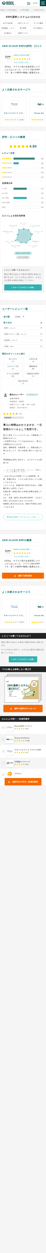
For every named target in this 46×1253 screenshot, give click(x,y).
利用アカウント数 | (12, 334)
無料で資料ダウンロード (25, 708)
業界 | (6, 328)
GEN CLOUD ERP (22, 55)
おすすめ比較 (8, 23)
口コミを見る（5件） (21, 62)
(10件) (21, 120)
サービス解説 (38, 23)
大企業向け (8, 33)
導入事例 (23, 28)
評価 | (6, 346)
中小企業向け (38, 28)
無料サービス (23, 33)
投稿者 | (7, 340)
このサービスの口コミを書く (23, 287)
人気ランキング (23, 23)
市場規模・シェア (7, 28)
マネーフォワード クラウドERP (17, 113)
